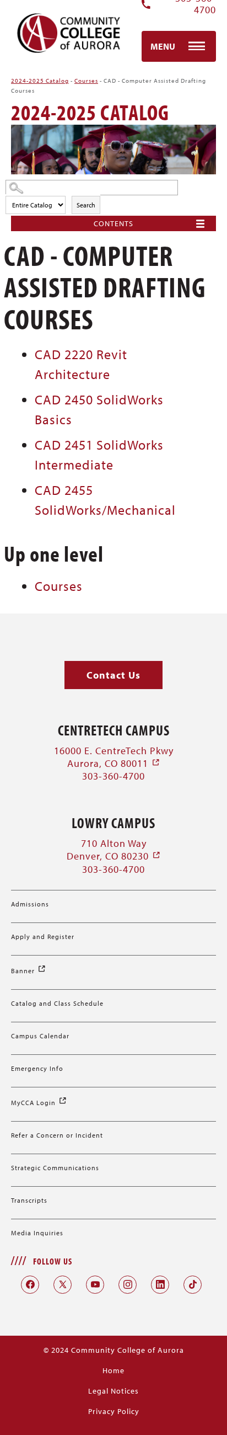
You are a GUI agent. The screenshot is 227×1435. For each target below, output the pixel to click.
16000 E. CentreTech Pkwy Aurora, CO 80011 (114, 757)
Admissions (30, 904)
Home (113, 1370)
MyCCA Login (39, 1102)
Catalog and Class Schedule (57, 1003)
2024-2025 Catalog (40, 80)
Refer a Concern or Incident (57, 1135)
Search (86, 205)
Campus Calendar (40, 1036)
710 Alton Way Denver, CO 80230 (114, 849)
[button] (113, 675)
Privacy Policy (113, 1411)
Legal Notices (113, 1391)
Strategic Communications (55, 1168)
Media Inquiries (37, 1233)
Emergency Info (37, 1068)
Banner (28, 971)
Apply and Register (42, 936)
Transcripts (29, 1200)
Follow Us (52, 1261)
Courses (86, 80)
